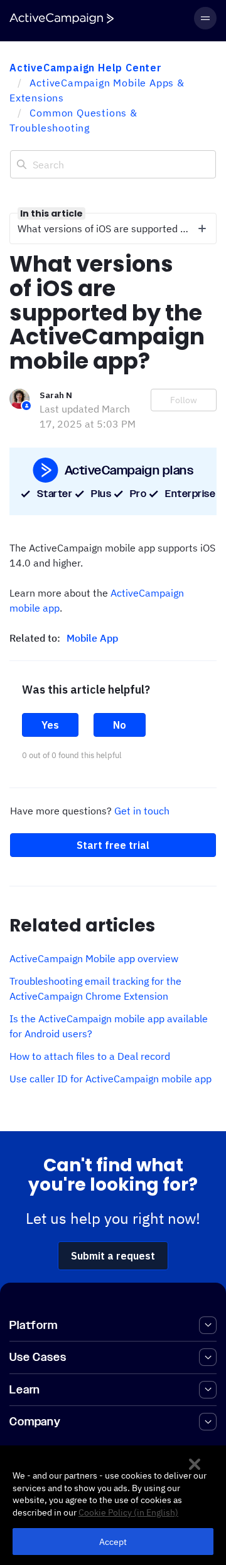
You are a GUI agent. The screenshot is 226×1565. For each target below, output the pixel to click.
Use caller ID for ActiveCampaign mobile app (110, 1078)
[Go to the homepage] (61, 18)
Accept (113, 1541)
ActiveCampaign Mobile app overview (93, 958)
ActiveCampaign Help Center (85, 67)
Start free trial (113, 845)
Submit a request (113, 1255)
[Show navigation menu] (205, 18)
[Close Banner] (194, 1464)
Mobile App (92, 638)
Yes (50, 725)
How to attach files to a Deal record (89, 1056)
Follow (183, 400)
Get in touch (142, 810)
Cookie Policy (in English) (128, 1512)
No (119, 725)
